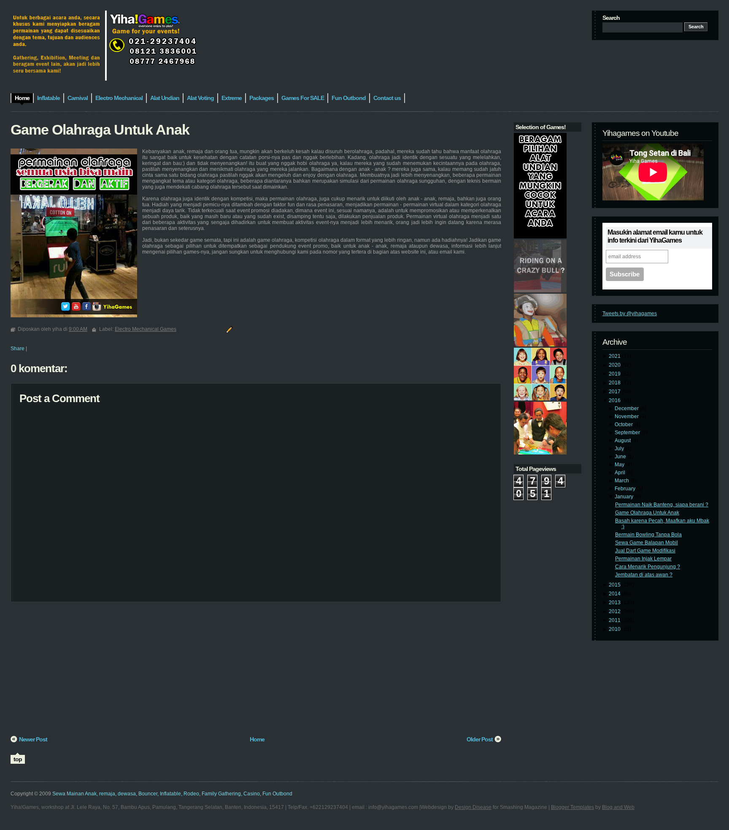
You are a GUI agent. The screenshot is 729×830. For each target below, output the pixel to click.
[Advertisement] (256, 672)
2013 (615, 603)
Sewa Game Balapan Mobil (646, 543)
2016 (615, 400)
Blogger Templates (572, 807)
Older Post (480, 739)
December (627, 408)
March (622, 481)
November (627, 416)
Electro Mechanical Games (145, 329)
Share (17, 348)
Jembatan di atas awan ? (643, 575)
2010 (615, 629)
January (624, 497)
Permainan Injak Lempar (643, 559)
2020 (615, 365)
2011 (615, 620)
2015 (615, 585)
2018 (615, 383)
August (623, 440)
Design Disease (473, 807)
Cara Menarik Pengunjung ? (647, 567)
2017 (615, 392)
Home (257, 739)
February (626, 489)
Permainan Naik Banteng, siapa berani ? (661, 505)
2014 (615, 594)
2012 (615, 611)
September (628, 432)
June (621, 457)
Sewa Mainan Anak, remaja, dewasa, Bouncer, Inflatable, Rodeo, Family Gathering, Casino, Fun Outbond (172, 794)
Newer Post (33, 739)
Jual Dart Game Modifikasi (645, 551)
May (620, 465)
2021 (615, 356)
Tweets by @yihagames (629, 313)
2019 (615, 374)
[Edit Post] (228, 329)
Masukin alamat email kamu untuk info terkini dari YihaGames (655, 236)
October (624, 424)
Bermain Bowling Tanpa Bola (648, 535)
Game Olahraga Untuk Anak (647, 513)
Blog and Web (618, 807)
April (620, 473)
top (18, 759)
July (620, 448)
